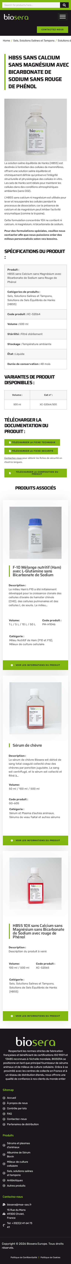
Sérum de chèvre (27, 745)
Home (6, 40)
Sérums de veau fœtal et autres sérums (34, 817)
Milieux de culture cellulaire (26, 644)
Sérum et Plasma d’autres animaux (31, 813)
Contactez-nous (13, 458)
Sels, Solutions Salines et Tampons (34, 40)
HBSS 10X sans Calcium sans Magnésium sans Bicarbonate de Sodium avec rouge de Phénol (38, 931)
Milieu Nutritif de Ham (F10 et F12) (30, 640)
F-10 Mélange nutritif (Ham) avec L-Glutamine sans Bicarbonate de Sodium (37, 571)
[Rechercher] (64, 5)
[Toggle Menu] (63, 17)
